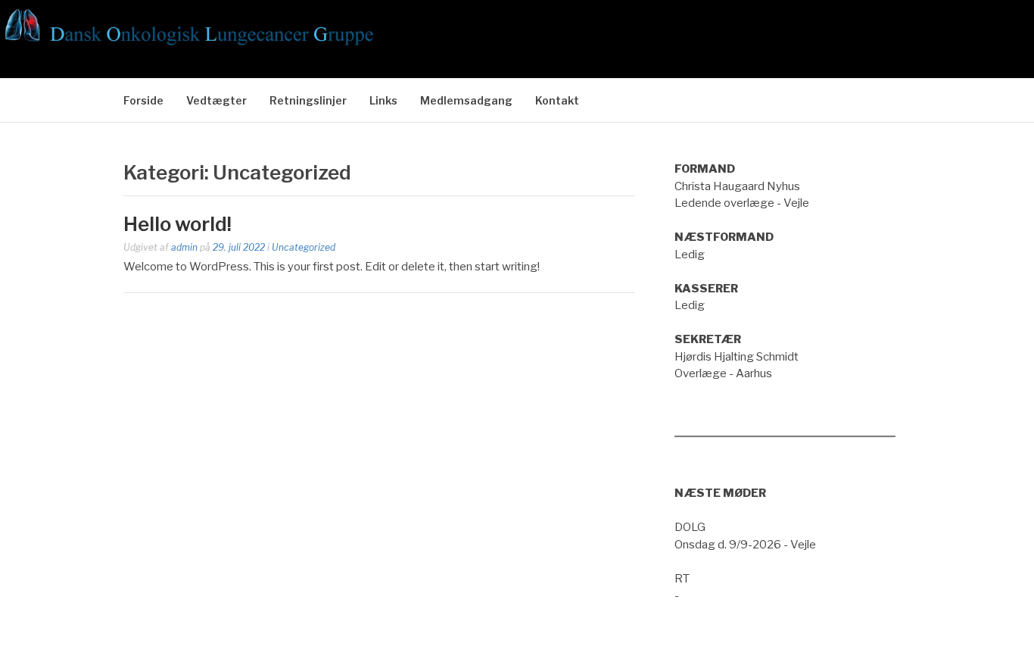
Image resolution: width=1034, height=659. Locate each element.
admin (184, 247)
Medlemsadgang (466, 100)
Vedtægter (216, 100)
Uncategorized (303, 247)
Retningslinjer (308, 100)
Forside (143, 100)
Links (383, 100)
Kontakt (557, 100)
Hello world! (177, 224)
